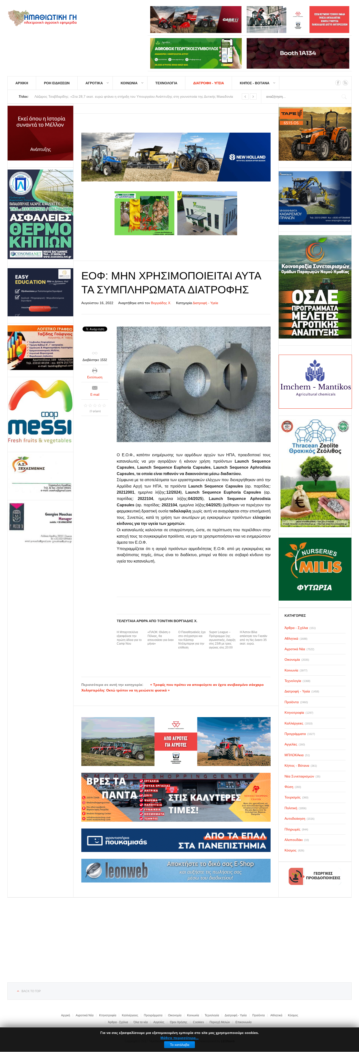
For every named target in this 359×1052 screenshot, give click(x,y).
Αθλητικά (276, 1015)
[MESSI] (40, 412)
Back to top (31, 991)
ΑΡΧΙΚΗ (21, 83)
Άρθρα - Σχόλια (118, 1022)
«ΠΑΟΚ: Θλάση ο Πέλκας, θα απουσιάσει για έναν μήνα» (161, 637)
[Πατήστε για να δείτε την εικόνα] (194, 384)
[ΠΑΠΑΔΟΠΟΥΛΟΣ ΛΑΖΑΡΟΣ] (40, 214)
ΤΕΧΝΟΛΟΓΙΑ (166, 83)
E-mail (94, 394)
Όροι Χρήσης (178, 1022)
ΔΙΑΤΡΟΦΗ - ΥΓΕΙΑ (208, 83)
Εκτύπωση (94, 377)
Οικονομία (174, 1015)
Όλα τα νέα (141, 1022)
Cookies (198, 1022)
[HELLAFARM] (40, 133)
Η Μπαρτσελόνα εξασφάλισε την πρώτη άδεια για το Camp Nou (129, 637)
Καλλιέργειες (130, 1015)
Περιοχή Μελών (220, 1022)
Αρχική (65, 1015)
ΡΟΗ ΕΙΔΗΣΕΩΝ (57, 83)
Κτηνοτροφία (107, 1015)
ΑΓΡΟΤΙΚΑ (94, 83)
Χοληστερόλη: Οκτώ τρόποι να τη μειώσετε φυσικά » (125, 690)
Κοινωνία (193, 1015)
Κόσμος (293, 1015)
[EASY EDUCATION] (40, 292)
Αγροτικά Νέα (85, 1015)
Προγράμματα (153, 1015)
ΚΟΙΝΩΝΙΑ (129, 83)
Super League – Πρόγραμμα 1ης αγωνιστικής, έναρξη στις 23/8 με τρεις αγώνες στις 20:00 (222, 639)
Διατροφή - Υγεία (205, 303)
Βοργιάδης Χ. (161, 303)
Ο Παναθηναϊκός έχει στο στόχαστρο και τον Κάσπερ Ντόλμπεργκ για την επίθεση (192, 639)
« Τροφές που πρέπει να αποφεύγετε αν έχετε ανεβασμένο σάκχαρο (207, 685)
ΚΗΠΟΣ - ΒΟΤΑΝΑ (254, 83)
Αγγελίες (158, 1022)
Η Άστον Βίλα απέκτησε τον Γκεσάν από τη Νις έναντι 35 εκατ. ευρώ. (253, 637)
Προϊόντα (258, 1015)
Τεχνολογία (212, 1015)
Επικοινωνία (243, 1022)
